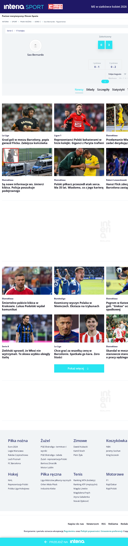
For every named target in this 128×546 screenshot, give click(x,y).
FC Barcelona (14, 463)
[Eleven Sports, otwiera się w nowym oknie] (55, 6)
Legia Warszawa (15, 450)
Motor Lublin (47, 467)
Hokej (13, 474)
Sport (14, 21)
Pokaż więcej (76, 368)
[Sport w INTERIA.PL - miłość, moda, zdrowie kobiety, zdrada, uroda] (35, 6)
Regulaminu (70, 531)
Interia (5, 21)
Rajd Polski (111, 488)
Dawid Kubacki (81, 446)
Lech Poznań (14, 459)
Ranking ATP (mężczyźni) (85, 484)
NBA (108, 446)
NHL (10, 480)
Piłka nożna (26, 21)
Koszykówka (116, 440)
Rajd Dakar (111, 484)
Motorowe (115, 474)
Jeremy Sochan (113, 450)
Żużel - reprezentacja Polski (54, 459)
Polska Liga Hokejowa (18, 488)
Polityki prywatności (90, 531)
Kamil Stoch (79, 450)
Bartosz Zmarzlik (49, 463)
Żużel (45, 440)
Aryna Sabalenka (82, 496)
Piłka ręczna (51, 474)
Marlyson (112, 78)
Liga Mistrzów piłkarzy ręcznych (56, 480)
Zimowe (80, 440)
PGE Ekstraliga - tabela (51, 454)
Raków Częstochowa (18, 454)
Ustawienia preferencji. (112, 531)
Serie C (38, 21)
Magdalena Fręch (82, 492)
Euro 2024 (13, 446)
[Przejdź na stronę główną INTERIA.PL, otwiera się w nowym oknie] (14, 6)
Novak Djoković (81, 500)
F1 (107, 480)
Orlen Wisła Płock (49, 484)
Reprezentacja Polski (18, 484)
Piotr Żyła (78, 454)
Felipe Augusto (114, 74)
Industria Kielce (48, 488)
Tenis (78, 474)
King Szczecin (112, 454)
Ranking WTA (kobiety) (84, 480)
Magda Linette (81, 488)
